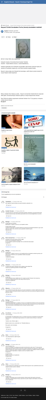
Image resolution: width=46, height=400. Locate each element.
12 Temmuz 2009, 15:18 (19, 211)
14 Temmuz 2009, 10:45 (14, 335)
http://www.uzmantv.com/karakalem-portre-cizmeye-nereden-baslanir (19, 305)
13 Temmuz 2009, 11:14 (15, 300)
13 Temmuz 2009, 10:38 (16, 288)
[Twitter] (24, 390)
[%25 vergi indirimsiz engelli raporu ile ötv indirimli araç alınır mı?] (34, 124)
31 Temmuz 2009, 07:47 (16, 374)
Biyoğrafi (3, 101)
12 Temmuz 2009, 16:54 (15, 221)
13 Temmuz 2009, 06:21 (16, 264)
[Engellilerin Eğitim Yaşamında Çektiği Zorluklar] (11, 150)
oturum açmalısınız (16, 194)
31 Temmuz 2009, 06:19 (14, 364)
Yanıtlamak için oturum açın (11, 207)
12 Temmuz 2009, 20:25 (21, 237)
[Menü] (2, 2)
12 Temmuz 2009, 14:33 (17, 201)
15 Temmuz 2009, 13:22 (15, 344)
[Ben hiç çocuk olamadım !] (34, 150)
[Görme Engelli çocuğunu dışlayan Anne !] (11, 176)
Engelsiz (6, 30)
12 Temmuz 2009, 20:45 (15, 250)
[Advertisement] (23, 13)
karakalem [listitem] (4, 107)
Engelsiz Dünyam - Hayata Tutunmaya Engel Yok (18, 2)
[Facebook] (21, 390)
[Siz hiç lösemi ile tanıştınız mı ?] (34, 176)
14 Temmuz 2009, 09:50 (17, 313)
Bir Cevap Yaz (5, 192)
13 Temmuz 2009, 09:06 (16, 275)
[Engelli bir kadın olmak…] (11, 124)
